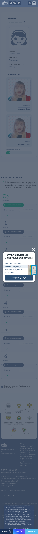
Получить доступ (19, 278)
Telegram (30, 531)
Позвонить (5, 531)
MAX (17, 531)
